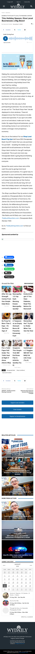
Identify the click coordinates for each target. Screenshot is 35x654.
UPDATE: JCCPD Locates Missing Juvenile (8, 391)
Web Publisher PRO (23, 652)
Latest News (17, 489)
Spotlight (11, 15)
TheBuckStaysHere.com (10, 218)
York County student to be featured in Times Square (17, 492)
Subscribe (27, 2)
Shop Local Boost (21, 370)
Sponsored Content (26, 15)
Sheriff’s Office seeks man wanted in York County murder (17, 556)
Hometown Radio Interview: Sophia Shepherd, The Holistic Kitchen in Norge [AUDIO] (17, 472)
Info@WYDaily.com (20, 643)
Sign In (18, 2)
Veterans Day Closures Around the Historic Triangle (27, 392)
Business (8, 12)
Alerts (17, 552)
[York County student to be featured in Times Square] (17, 486)
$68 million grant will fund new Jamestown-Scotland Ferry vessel (17, 536)
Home (3, 12)
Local (17, 15)
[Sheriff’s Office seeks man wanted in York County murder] (17, 549)
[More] (25, 29)
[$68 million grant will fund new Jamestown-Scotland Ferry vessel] (17, 530)
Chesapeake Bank (11, 370)
